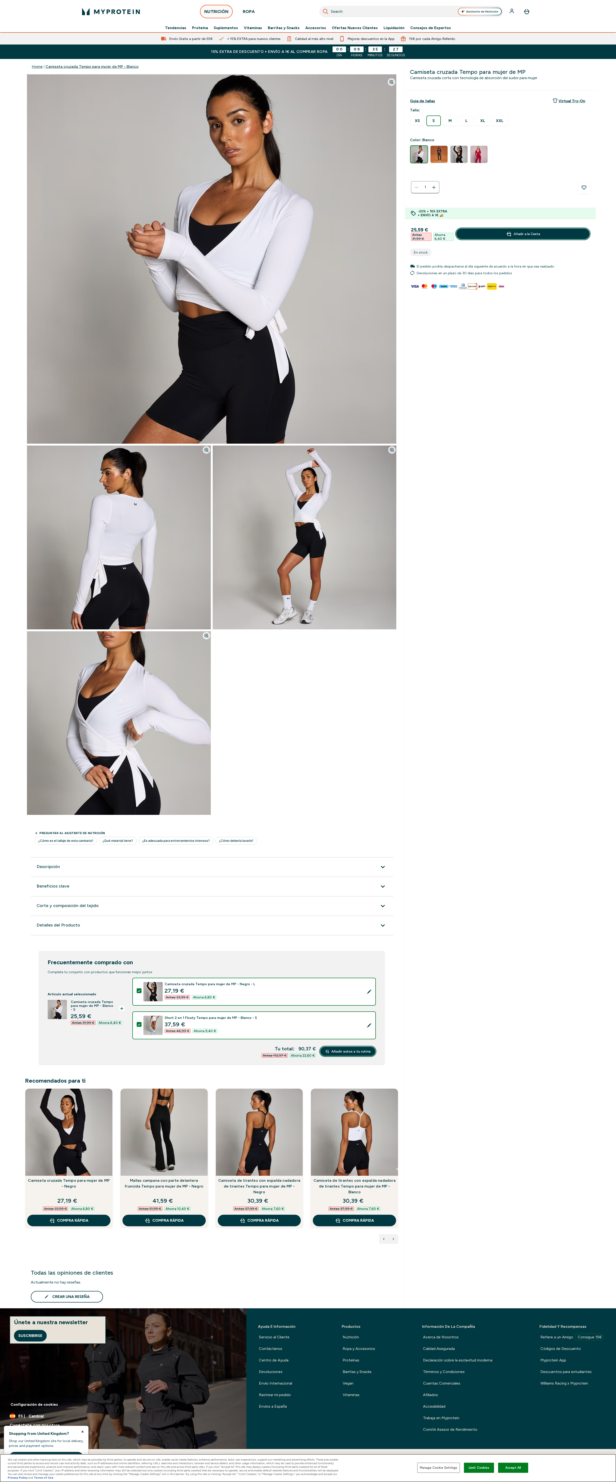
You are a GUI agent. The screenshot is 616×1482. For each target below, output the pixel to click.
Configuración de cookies (34, 1404)
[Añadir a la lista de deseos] (584, 187)
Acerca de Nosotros (441, 1337)
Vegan (348, 1383)
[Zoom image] (391, 82)
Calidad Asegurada (439, 1349)
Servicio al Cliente (274, 1337)
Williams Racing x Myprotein (564, 1383)
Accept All (513, 1467)
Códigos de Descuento (560, 1349)
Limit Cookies (479, 1467)
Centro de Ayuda (274, 1360)
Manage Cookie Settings (438, 1467)
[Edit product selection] (369, 991)
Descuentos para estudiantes (566, 1372)
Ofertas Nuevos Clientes (355, 28)
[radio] (417, 121)
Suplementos (226, 28)
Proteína (200, 28)
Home (37, 66)
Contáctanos (270, 1349)
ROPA (249, 11)
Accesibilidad (434, 1406)
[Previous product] (384, 1239)
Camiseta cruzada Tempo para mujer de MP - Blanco (92, 66)
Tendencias (175, 28)
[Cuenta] (512, 11)
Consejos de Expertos (430, 28)
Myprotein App (553, 1360)
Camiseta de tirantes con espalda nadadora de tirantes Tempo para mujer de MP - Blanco (355, 1186)
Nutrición (351, 1337)
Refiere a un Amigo (571, 1337)
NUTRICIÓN (216, 11)
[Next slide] (397, 1169)
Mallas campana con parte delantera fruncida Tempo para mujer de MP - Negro (164, 1183)
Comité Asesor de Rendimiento (450, 1429)
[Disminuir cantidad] (416, 187)
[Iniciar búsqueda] (325, 11)
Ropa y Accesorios (359, 1349)
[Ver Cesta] (527, 11)
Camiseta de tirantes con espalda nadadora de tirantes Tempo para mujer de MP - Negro (259, 1186)
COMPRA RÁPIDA (72, 1220)
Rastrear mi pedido (275, 1395)
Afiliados (430, 1395)
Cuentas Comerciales (441, 1383)
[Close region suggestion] (82, 1432)
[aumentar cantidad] (434, 187)
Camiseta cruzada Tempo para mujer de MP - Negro (68, 1183)
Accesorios (315, 28)
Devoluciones (270, 1372)
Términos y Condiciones (444, 1372)
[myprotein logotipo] (111, 11)
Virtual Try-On (571, 101)
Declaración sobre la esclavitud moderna (457, 1360)
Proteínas (351, 1360)
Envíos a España (273, 1406)
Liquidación (394, 28)
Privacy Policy (18, 1477)
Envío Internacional (275, 1383)
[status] (425, 187)
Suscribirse (30, 1336)
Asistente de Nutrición (482, 11)
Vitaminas (253, 28)
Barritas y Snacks (284, 28)
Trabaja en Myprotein (441, 1418)
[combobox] (411, 11)
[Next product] (393, 1239)
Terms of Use (43, 1477)
